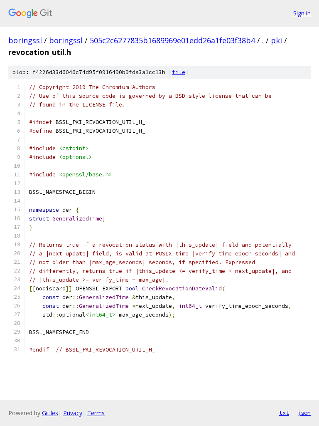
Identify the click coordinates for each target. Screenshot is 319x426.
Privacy (72, 413)
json (304, 412)
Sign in (302, 13)
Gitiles (50, 413)
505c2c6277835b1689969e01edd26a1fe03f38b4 (172, 40)
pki (276, 40)
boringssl (25, 40)
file (178, 72)
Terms (96, 413)
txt (284, 412)
